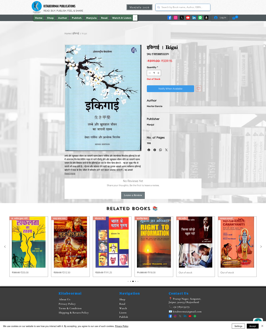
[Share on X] (166, 150)
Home (67, 33)
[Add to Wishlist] (198, 88)
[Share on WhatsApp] (160, 150)
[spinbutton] (154, 73)
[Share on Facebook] (149, 150)
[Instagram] (175, 18)
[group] (133, 246)
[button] (122, 18)
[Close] (262, 326)
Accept (252, 326)
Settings (238, 326)
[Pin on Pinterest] (155, 150)
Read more (69, 173)
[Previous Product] (5, 246)
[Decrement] (149, 73)
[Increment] (159, 73)
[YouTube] (188, 18)
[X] (182, 18)
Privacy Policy (121, 326)
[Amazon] (206, 18)
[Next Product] (261, 246)
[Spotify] (200, 18)
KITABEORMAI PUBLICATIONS (59, 6)
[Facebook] (169, 18)
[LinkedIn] (194, 18)
